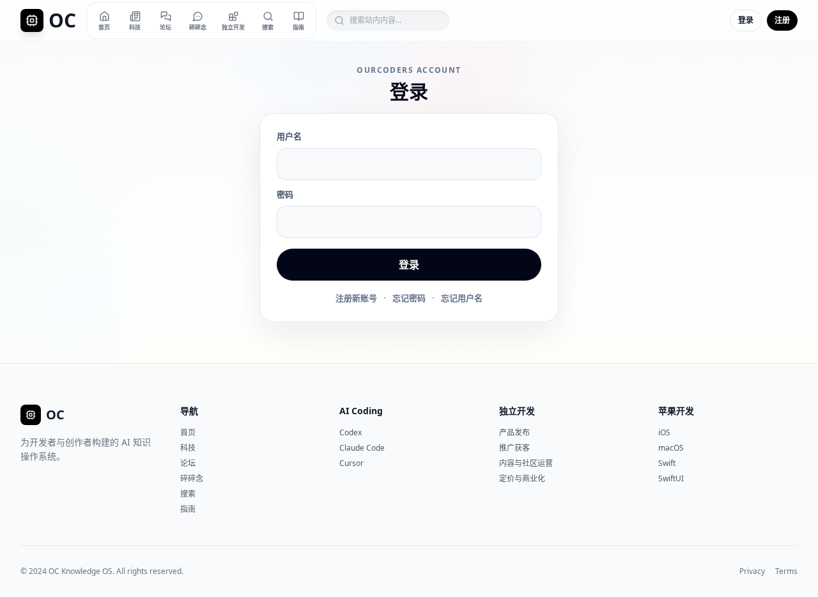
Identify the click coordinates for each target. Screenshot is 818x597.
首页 (188, 432)
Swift (666, 463)
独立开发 (517, 411)
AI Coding (361, 411)
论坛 (188, 463)
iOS (664, 432)
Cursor (351, 463)
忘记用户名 (461, 298)
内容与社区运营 (526, 463)
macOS (671, 447)
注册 (782, 20)
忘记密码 (409, 298)
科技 (188, 447)
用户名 (289, 136)
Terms (786, 571)
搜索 (188, 493)
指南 (188, 509)
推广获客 (514, 447)
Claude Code (362, 447)
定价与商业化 (522, 478)
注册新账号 (356, 298)
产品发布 (514, 432)
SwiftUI (671, 478)
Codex (350, 432)
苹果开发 (676, 411)
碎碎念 (191, 478)
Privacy (752, 571)
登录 (745, 20)
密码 (285, 194)
